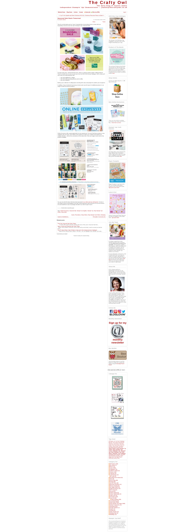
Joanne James (62, 19)
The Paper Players (118, 456)
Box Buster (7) (113, 465)
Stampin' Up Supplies (82, 210)
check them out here (116, 122)
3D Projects (111, 441)
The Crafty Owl (108, 2)
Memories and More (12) (115, 484)
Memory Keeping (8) (114, 485)
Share (94, 21)
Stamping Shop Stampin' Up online (117, 454)
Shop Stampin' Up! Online (94, 214)
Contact (81, 12)
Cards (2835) (113, 468)
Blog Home (69, 12)
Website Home (61, 12)
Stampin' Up (90, 210)
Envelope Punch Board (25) (116, 477)
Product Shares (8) (114, 492)
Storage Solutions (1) (115, 507)
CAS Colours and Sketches (118, 442)
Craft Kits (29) (113, 473)
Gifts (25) (112, 479)
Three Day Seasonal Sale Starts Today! (67, 223)
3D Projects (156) (114, 463)
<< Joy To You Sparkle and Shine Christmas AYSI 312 (71, 15)
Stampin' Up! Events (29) (116, 505)
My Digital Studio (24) (115, 487)
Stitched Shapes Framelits (114, 455)
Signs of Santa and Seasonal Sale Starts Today (69, 226)
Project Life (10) (113, 495)
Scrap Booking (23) (114, 500)
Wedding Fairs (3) (114, 513)
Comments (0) (101, 216)
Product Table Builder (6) (115, 494)
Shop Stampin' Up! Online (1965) (117, 503)
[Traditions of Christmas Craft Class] (117, 149)
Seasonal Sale (72, 210)
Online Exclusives (64, 210)
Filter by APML (96, 12)
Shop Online (84, 214)
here (113, 73)
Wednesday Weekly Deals (114, 458)
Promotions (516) (114, 496)
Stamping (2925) (114, 506)
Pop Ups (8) (112, 491)
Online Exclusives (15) (115, 488)
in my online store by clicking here (90, 202)
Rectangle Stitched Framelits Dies (116, 447)
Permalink (95, 216)
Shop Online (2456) (114, 502)
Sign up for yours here (114, 187)
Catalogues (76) (113, 469)
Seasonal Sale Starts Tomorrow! (69, 18)
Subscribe (88, 12)
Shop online (64, 212)
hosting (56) (113, 481)
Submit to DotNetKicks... (63, 216)
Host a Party (115, 446)
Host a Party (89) (114, 480)
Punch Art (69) (113, 498)
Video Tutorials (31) (114, 511)
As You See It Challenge (119, 441)
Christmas (111, 443)
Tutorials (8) (112, 510)
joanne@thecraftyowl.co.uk (114, 7)
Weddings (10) (113, 514)
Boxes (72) (112, 466)
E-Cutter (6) (113, 476)
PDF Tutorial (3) (113, 489)
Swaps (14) (112, 509)
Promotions (77, 214)
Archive (76, 12)
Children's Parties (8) (115, 470)
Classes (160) (113, 472)
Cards (72, 214)
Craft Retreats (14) (114, 474)
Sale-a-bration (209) (116, 499)
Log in (124, 12)
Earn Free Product (116, 444)
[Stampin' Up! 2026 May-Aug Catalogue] (117, 38)
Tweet (103, 21)
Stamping (103, 214)
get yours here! (115, 217)
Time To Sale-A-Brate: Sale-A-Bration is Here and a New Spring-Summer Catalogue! (77, 230)
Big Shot (110, 442)
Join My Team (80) (114, 483)
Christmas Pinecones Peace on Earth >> (94, 15)
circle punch (116, 443)
